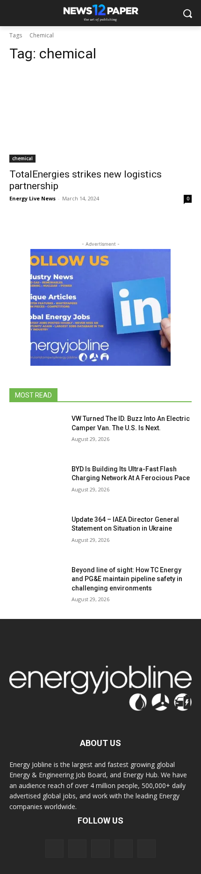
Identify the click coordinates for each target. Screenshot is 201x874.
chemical (22, 158)
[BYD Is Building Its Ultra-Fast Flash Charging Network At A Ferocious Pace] (36, 484)
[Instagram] (77, 848)
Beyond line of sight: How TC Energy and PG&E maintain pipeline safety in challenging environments (127, 579)
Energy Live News (32, 198)
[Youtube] (146, 848)
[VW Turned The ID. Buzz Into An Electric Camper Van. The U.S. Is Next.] (36, 433)
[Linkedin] (100, 848)
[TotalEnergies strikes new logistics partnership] (100, 117)
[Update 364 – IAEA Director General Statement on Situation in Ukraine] (36, 534)
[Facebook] (54, 848)
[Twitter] (124, 848)
